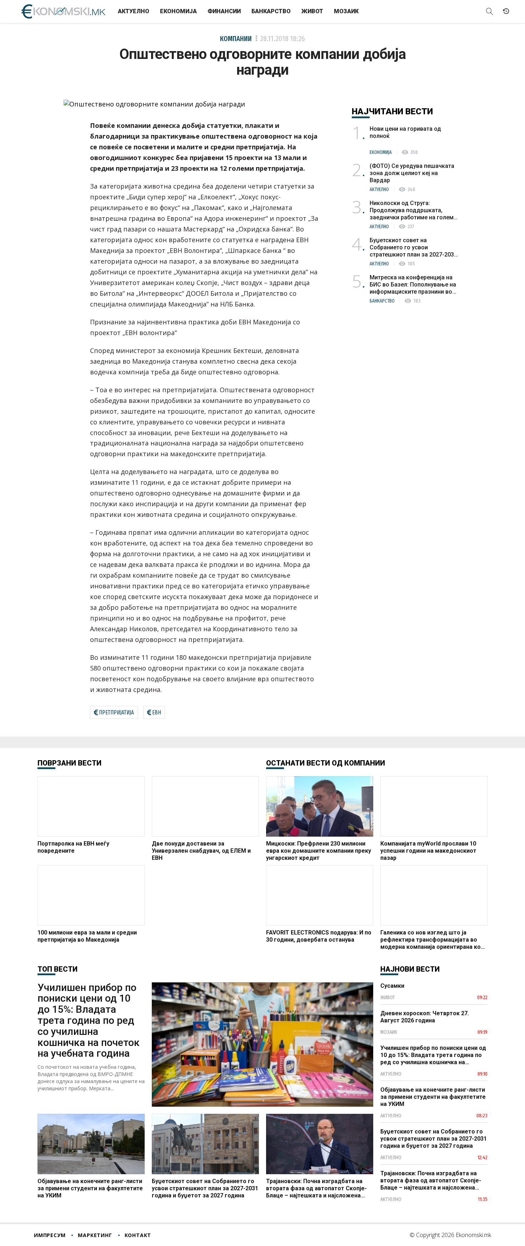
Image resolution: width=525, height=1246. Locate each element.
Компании (236, 38)
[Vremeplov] (506, 11)
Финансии (224, 11)
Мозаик (346, 11)
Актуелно (133, 11)
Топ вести (58, 969)
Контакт (138, 1235)
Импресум (49, 1235)
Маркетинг (95, 1235)
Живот (312, 11)
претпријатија (116, 712)
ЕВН (156, 712)
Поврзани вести (69, 763)
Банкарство (271, 11)
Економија (178, 11)
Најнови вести (410, 969)
